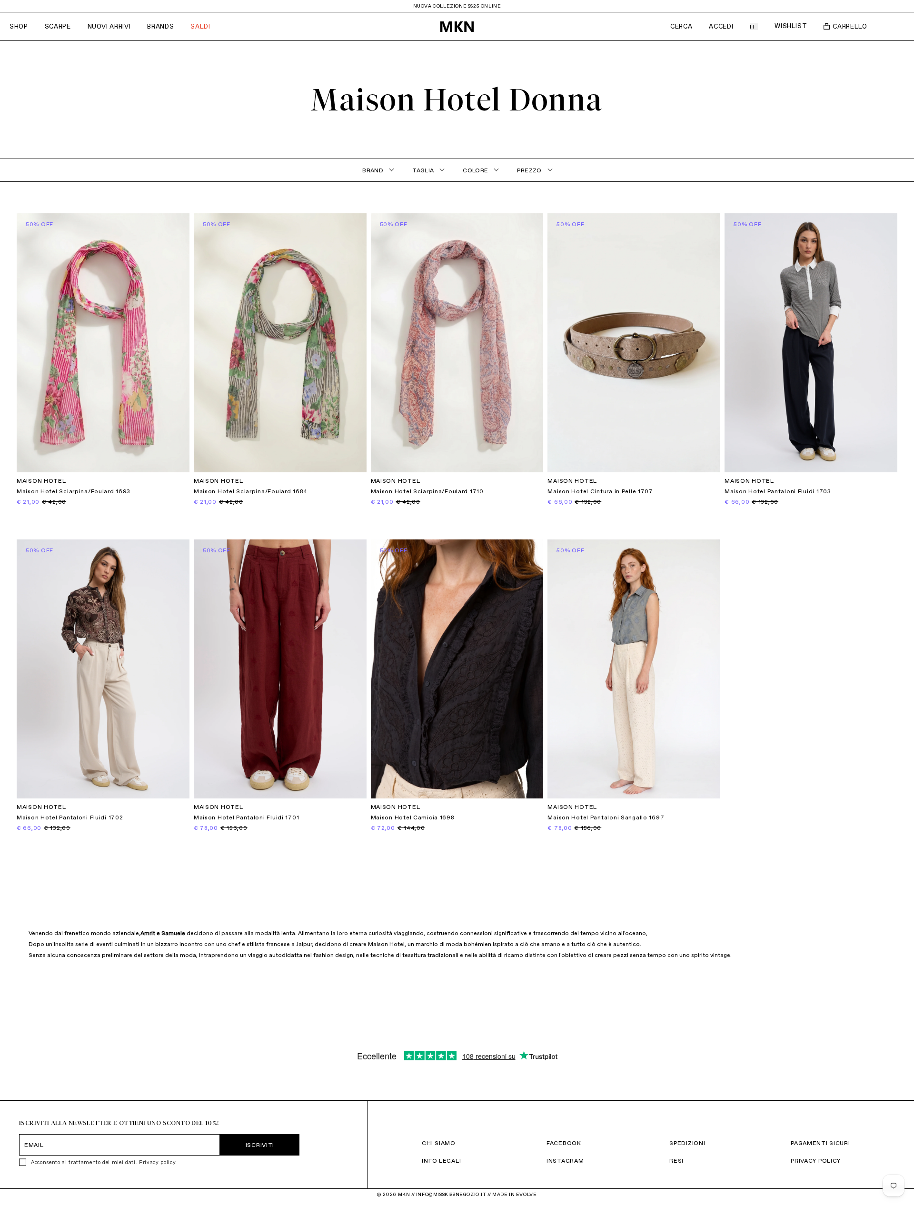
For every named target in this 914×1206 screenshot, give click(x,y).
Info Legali (441, 1160)
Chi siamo (438, 1142)
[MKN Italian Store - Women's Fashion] (457, 26)
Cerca (681, 26)
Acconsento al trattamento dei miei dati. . (104, 1162)
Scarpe (58, 26)
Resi (676, 1160)
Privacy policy (157, 1162)
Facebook (563, 1142)
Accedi (721, 26)
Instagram (565, 1160)
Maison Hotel (41, 481)
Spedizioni (687, 1142)
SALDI (200, 26)
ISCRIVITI (260, 1144)
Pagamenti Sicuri (820, 1142)
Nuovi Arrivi (109, 26)
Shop (19, 26)
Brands (160, 26)
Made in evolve (514, 1194)
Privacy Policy (816, 1160)
